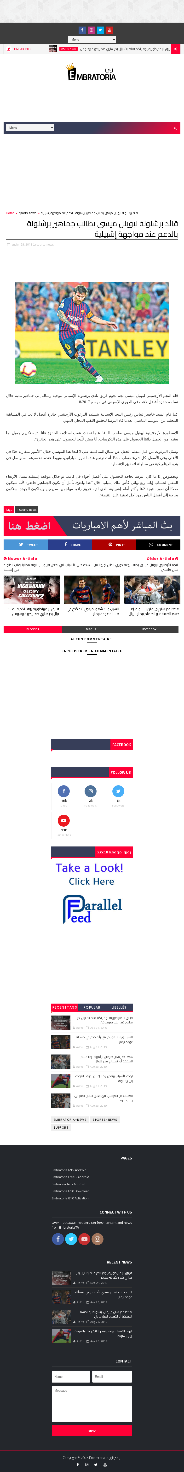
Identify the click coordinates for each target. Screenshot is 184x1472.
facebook (149, 629)
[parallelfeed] (73, 27)
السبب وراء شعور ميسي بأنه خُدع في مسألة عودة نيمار (93, 611)
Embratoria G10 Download (71, 1191)
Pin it (120, 545)
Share (76, 545)
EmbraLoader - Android (68, 1184)
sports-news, (45, 244)
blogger (32, 629)
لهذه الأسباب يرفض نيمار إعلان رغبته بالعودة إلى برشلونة (104, 1078)
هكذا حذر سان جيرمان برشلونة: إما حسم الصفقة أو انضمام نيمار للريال (154, 611)
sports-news (48, 49)
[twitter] (100, 30)
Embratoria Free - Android (70, 1177)
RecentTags (64, 1007)
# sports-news (26, 509)
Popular (92, 1007)
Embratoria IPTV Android (69, 1170)
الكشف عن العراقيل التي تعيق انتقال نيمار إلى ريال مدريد (103, 1098)
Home (10, 213)
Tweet (32, 545)
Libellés (119, 1007)
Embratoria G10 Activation (70, 1198)
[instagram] (91, 30)
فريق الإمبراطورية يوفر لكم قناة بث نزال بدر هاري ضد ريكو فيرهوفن (106, 49)
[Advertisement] (87, 11)
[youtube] (109, 30)
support (61, 1128)
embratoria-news (70, 1120)
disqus (91, 629)
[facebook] (82, 30)
